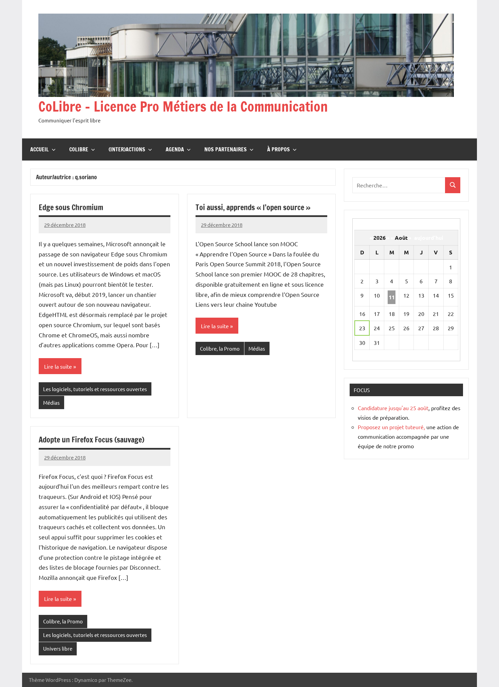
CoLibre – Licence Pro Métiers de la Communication (183, 106)
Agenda (175, 149)
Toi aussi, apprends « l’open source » (253, 207)
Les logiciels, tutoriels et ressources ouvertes (95, 389)
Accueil (39, 149)
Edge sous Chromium (71, 207)
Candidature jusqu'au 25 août (393, 407)
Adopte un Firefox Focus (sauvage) (91, 439)
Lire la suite (58, 366)
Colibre (78, 149)
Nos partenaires (225, 149)
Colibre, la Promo (220, 348)
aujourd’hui (428, 237)
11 (392, 297)
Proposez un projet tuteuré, (391, 426)
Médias (51, 402)
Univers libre (57, 648)
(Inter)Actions (127, 149)
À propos (278, 149)
